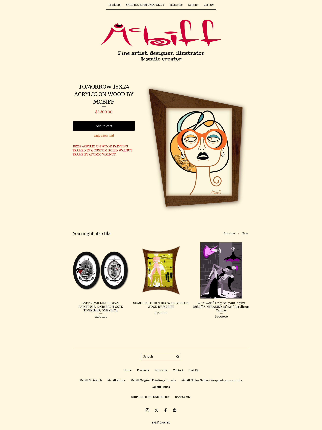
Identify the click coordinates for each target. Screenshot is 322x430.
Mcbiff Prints (116, 380)
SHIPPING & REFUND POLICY (145, 4)
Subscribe (176, 4)
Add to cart (104, 126)
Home (128, 370)
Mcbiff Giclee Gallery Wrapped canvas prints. (212, 380)
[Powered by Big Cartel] (161, 422)
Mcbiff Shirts (161, 387)
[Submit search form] (178, 357)
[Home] (161, 41)
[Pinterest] (174, 410)
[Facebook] (165, 410)
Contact (193, 4)
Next (245, 233)
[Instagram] (147, 410)
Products (115, 4)
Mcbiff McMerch (90, 380)
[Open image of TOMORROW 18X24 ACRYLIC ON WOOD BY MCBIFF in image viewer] (196, 148)
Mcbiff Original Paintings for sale (153, 380)
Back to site (183, 397)
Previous (229, 233)
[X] (156, 410)
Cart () (209, 4)
